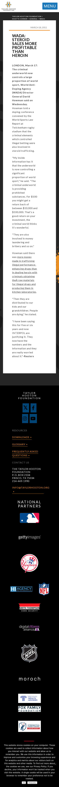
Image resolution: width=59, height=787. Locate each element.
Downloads (20, 437)
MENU (50, 6)
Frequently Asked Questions (25, 453)
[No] (55, 764)
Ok (24, 783)
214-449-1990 (20, 481)
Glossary (18, 444)
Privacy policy (32, 783)
